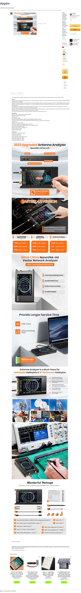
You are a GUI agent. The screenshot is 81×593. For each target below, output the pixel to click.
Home (11, 10)
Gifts (66, 39)
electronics (63, 39)
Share (45, 23)
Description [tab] (13, 93)
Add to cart (17, 582)
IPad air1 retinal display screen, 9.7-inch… (76, 43)
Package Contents (65, 88)
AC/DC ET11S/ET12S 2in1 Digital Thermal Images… (76, 39)
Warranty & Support (65, 82)
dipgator (5, 3)
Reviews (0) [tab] (20, 93)
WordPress (14, 591)
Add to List (40, 23)
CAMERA (18, 10)
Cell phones (14, 10)
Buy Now (65, 77)
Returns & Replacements (66, 85)
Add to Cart (65, 72)
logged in (17, 550)
